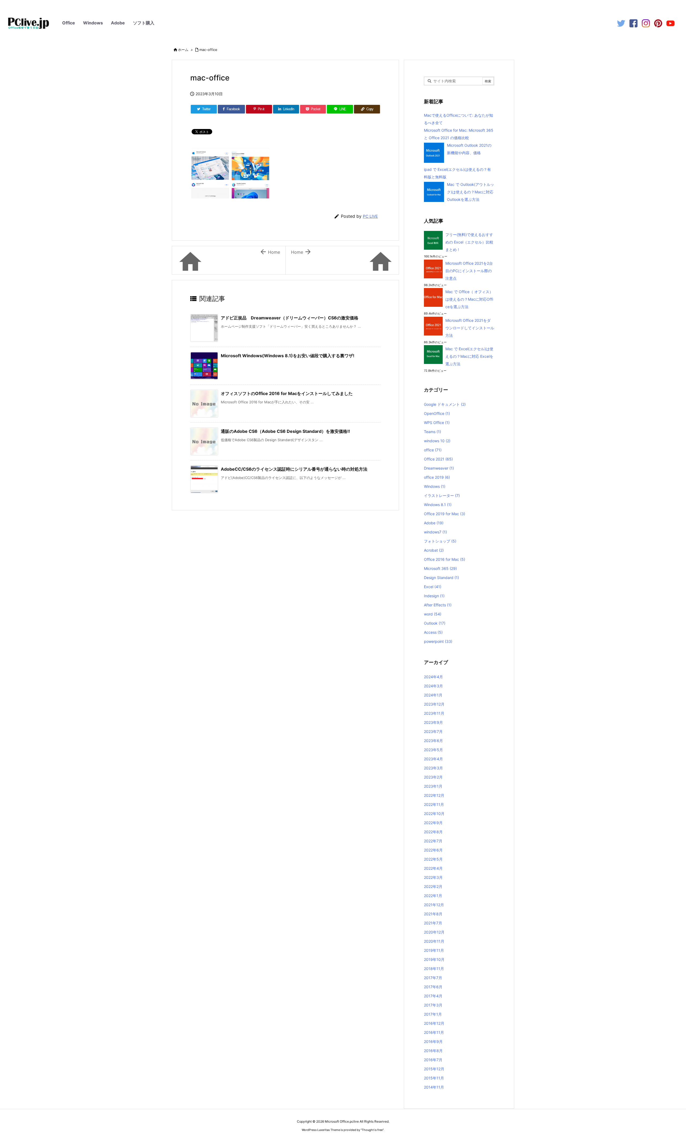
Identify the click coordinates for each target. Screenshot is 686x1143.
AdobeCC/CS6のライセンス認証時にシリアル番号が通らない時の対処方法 (294, 469)
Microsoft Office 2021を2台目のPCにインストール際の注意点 (469, 271)
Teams (432, 431)
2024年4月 (433, 676)
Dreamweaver (439, 468)
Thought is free (372, 1130)
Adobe (118, 22)
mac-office (208, 49)
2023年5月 (433, 749)
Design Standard (441, 577)
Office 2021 (438, 459)
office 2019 (437, 477)
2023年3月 (433, 768)
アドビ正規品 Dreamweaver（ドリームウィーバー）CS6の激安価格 (289, 317)
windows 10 (437, 440)
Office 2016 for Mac (444, 559)
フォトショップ (440, 541)
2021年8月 (433, 914)
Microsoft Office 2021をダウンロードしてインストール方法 (469, 328)
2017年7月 (433, 977)
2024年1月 (433, 695)
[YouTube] (670, 23)
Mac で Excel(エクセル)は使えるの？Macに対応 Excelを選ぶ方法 (469, 356)
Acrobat (434, 550)
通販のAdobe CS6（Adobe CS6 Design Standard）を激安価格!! (285, 431)
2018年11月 (434, 968)
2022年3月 (433, 877)
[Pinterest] (658, 23)
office (433, 450)
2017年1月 (433, 1014)
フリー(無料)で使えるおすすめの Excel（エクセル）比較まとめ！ (469, 242)
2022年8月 (433, 831)
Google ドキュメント (445, 404)
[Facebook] (633, 23)
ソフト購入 (143, 22)
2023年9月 (433, 722)
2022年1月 (433, 895)
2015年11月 (434, 1078)
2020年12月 (434, 932)
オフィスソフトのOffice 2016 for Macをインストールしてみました (287, 393)
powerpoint (438, 641)
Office (68, 22)
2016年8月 (433, 1050)
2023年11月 (434, 713)
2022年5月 (433, 859)
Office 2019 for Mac (444, 513)
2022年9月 (433, 822)
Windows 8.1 (438, 504)
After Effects (438, 605)
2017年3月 (433, 1005)
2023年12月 (434, 704)
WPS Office (437, 422)
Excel (432, 586)
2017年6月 (433, 987)
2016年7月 (433, 1059)
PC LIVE (370, 216)
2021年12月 (434, 904)
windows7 (435, 532)
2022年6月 (433, 850)
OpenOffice (437, 413)
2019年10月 (434, 959)
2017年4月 (433, 996)
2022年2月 (433, 886)
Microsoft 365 (440, 568)
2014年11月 (434, 1087)
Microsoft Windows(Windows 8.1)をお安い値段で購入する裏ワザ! (287, 355)
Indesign (434, 595)
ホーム (183, 49)
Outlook (434, 623)
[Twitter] (621, 23)
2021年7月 (433, 923)
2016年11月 (434, 1032)
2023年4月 (433, 759)
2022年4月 (433, 868)
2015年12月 (434, 1069)
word (432, 614)
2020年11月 (434, 941)
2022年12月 (434, 795)
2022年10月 (434, 813)
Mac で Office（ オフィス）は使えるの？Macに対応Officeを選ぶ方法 (469, 299)
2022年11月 (434, 804)
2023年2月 (433, 777)
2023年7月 (433, 731)
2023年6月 (433, 740)
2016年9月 (433, 1041)
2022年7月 (433, 841)
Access (433, 632)
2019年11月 (434, 950)
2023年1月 (433, 786)
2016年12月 (434, 1023)
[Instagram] (646, 23)
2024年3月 (433, 686)
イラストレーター (442, 495)
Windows (93, 22)
